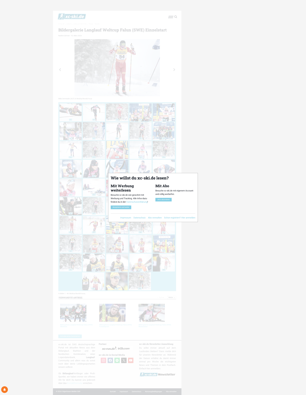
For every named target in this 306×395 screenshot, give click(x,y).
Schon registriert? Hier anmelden (179, 217)
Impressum (125, 217)
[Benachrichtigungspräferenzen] (4, 389)
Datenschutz (140, 217)
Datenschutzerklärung (136, 202)
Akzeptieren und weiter (120, 207)
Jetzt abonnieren (163, 200)
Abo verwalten (155, 217)
